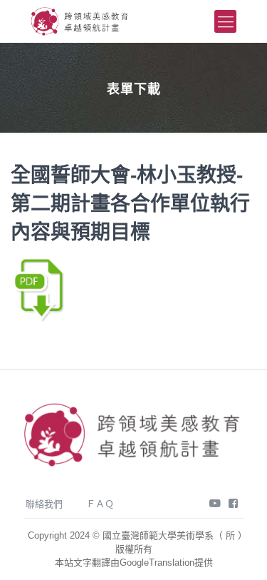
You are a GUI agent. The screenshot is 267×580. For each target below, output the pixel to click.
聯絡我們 (44, 504)
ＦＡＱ (100, 504)
